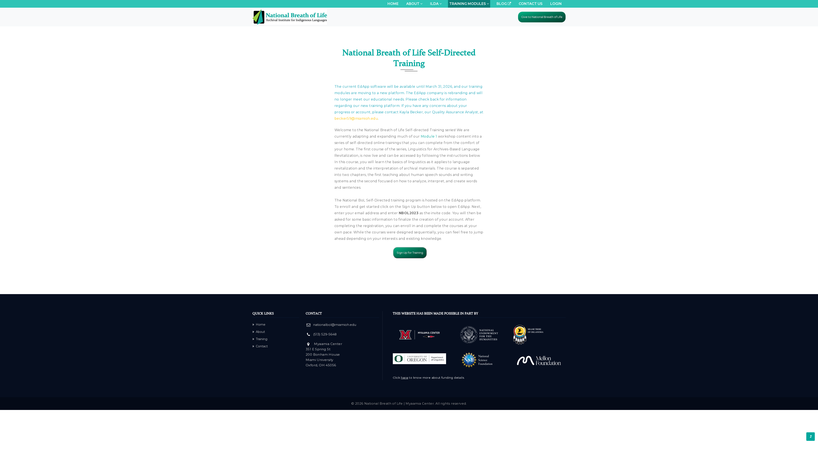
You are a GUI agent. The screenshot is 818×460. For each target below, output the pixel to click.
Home (393, 3)
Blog (502, 4)
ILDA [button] (434, 4)
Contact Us (531, 4)
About (260, 332)
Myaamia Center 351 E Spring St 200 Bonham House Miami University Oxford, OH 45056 (324, 354)
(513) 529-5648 (325, 334)
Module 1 (429, 136)
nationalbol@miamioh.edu (334, 325)
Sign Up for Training (410, 252)
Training (261, 339)
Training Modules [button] (468, 4)
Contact (262, 346)
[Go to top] (810, 436)
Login (556, 4)
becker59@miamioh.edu (356, 118)
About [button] (413, 4)
